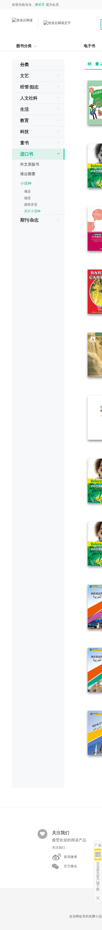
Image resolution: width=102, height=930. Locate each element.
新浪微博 (70, 857)
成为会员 (52, 5)
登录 (41, 5)
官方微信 (70, 866)
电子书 (89, 46)
